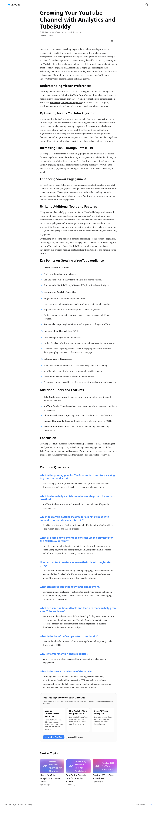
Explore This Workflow (54, 737)
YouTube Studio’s (78, 95)
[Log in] (146, 4)
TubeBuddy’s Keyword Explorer (66, 102)
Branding (28, 804)
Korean (50, 36)
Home (8, 804)
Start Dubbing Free (75, 737)
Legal (14, 804)
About (20, 804)
